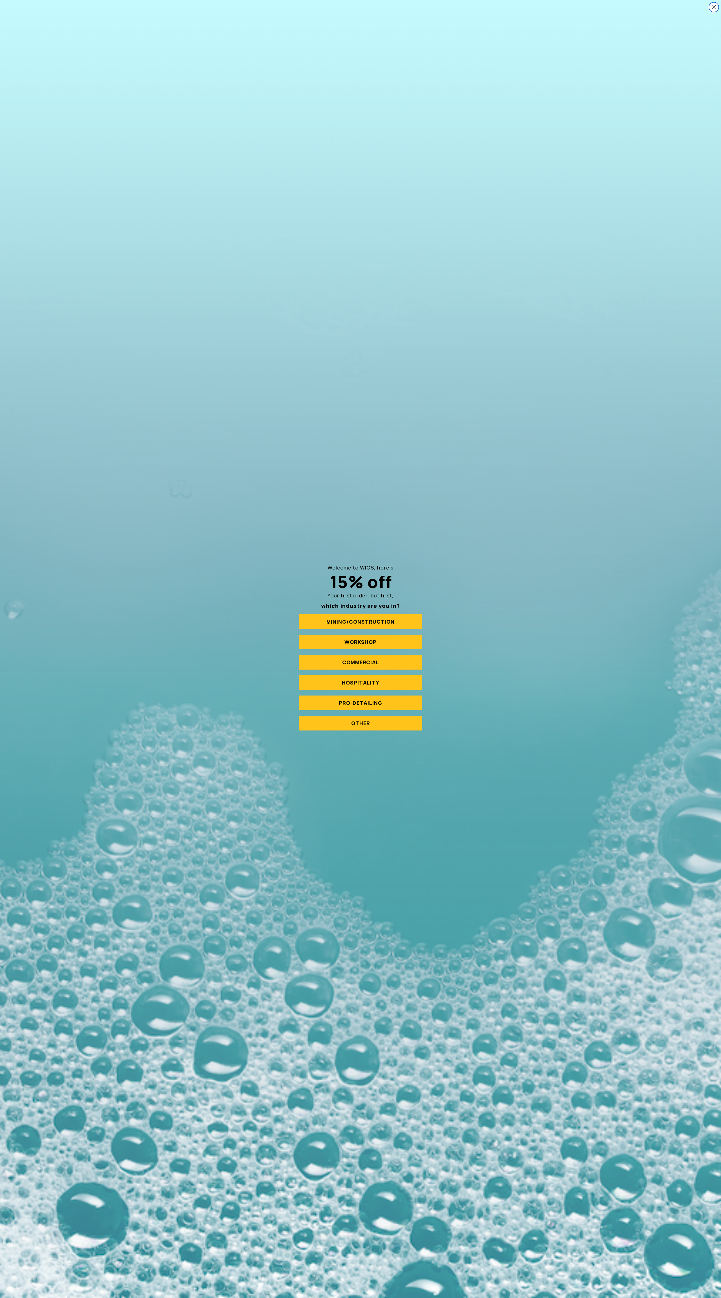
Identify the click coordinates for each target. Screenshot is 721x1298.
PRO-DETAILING (360, 702)
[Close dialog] (714, 7)
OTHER (360, 723)
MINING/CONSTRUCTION (360, 621)
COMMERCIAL (360, 662)
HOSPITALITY (360, 682)
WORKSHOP (360, 642)
